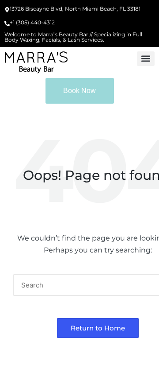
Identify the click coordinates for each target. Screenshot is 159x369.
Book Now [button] (79, 90)
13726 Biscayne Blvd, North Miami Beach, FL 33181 (75, 8)
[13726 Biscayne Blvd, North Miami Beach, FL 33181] (7, 10)
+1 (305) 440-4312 (32, 22)
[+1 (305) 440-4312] (7, 24)
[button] (146, 58)
